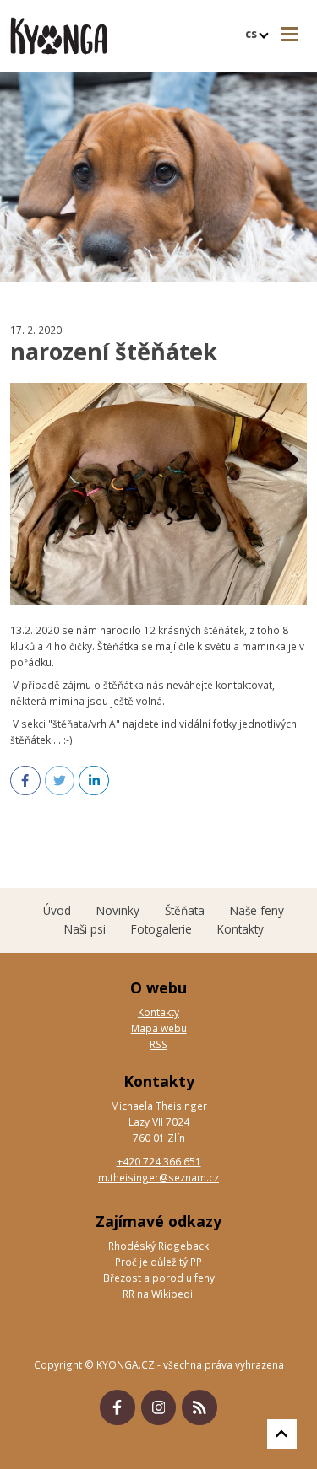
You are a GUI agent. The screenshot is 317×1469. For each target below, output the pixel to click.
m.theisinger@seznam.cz (158, 1177)
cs (252, 33)
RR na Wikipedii (159, 1293)
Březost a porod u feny (159, 1277)
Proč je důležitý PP (158, 1261)
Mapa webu (159, 1028)
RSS (158, 1044)
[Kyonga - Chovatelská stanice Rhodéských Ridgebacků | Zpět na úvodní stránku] (58, 36)
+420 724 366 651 (159, 1161)
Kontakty (158, 1012)
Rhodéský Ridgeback (158, 1245)
